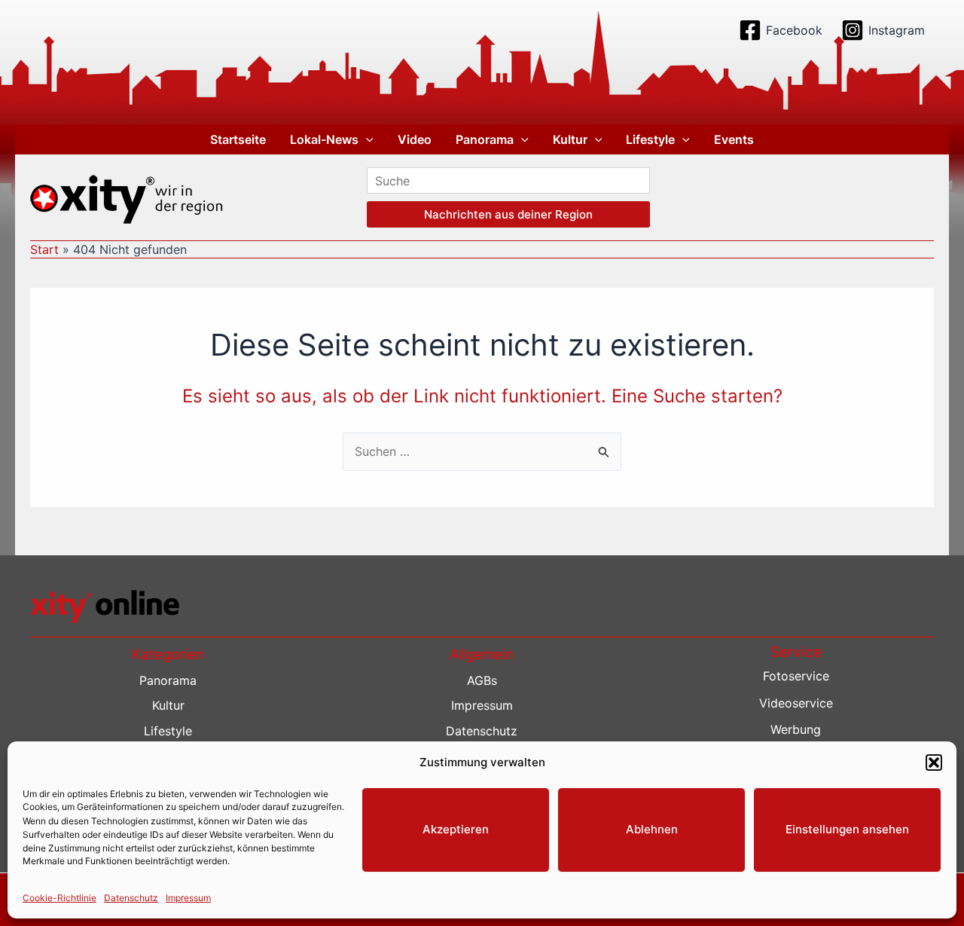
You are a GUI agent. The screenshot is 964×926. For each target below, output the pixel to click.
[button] (933, 762)
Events (734, 139)
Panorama (485, 139)
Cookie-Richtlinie (59, 897)
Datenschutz (131, 897)
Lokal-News (324, 139)
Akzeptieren (456, 829)
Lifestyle (650, 139)
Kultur (570, 139)
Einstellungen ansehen (847, 829)
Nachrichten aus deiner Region (508, 214)
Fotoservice (796, 675)
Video (415, 139)
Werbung (795, 729)
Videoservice (796, 703)
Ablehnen (652, 829)
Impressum (188, 897)
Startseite (238, 139)
